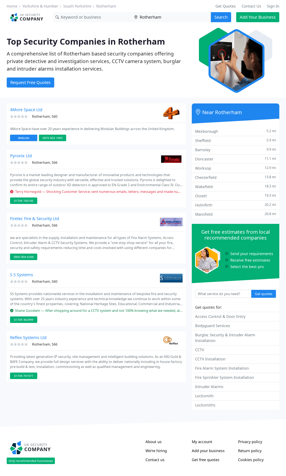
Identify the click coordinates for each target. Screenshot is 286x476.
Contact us (155, 459)
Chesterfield (235, 177)
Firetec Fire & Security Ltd (34, 218)
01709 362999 (23, 320)
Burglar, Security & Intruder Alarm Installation (225, 337)
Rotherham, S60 (44, 116)
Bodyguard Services (212, 325)
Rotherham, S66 (44, 162)
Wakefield (235, 186)
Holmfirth (235, 205)
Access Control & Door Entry (220, 316)
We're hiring (156, 450)
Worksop (235, 168)
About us (154, 441)
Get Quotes (225, 6)
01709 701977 (23, 376)
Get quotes (263, 294)
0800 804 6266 (24, 257)
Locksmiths (205, 405)
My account (202, 441)
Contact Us (251, 6)
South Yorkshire (77, 6)
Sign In (273, 6)
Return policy (250, 450)
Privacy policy (250, 441)
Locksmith (204, 395)
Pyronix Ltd (21, 156)
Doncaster (235, 158)
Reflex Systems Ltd (28, 337)
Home (12, 6)
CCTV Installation (210, 358)
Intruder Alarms (209, 386)
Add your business (208, 450)
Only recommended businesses (31, 461)
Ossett (235, 195)
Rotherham (106, 6)
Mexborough (235, 131)
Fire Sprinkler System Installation (224, 377)
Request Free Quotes (30, 82)
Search (221, 17)
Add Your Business (258, 17)
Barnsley (235, 149)
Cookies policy (251, 459)
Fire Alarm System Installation (222, 368)
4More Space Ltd (26, 109)
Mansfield (235, 214)
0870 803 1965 (53, 138)
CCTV (199, 349)
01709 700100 (23, 201)
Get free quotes (205, 459)
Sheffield (235, 140)
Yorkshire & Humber (40, 6)
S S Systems (21, 274)
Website (23, 138)
